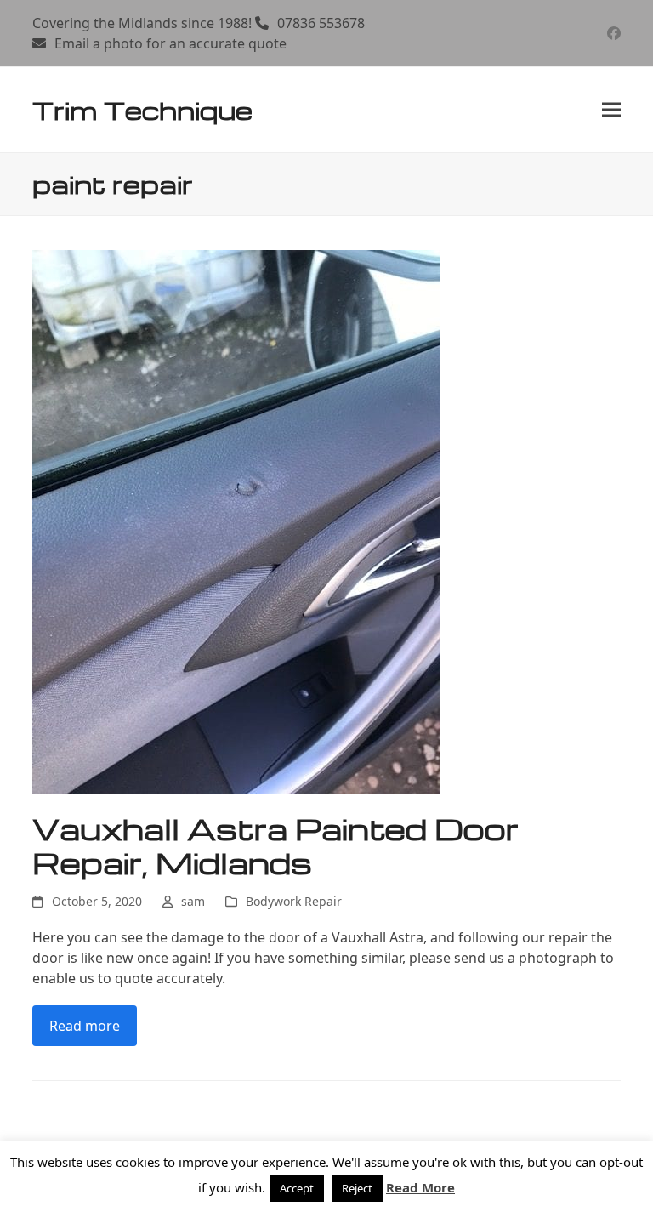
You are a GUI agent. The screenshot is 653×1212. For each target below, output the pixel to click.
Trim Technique (142, 110)
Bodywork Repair (294, 901)
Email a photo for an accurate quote (170, 43)
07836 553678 (321, 23)
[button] (611, 110)
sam (193, 901)
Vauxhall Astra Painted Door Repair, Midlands (275, 845)
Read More (420, 1187)
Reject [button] (357, 1188)
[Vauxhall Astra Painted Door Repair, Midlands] (236, 521)
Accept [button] (297, 1188)
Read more (84, 1025)
